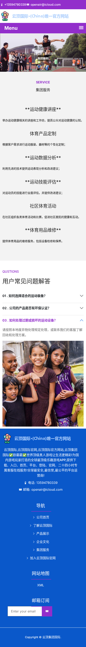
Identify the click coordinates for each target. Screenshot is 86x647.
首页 (37, 53)
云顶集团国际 (51, 637)
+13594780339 (15, 4)
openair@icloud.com (46, 4)
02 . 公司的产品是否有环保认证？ (26, 308)
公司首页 (42, 517)
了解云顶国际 (42, 525)
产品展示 (42, 533)
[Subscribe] (47, 611)
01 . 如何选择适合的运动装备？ (24, 296)
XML (40, 585)
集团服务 (42, 550)
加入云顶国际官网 (42, 558)
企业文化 (42, 542)
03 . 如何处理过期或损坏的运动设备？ (29, 320)
